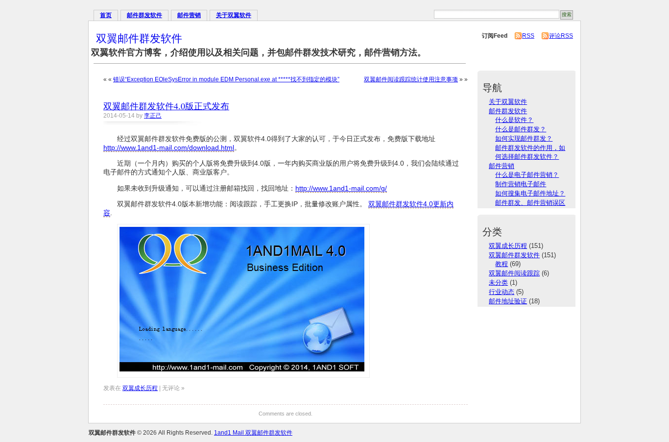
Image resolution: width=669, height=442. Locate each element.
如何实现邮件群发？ (523, 138)
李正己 (153, 115)
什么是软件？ (514, 119)
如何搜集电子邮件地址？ (530, 193)
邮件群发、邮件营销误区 (530, 202)
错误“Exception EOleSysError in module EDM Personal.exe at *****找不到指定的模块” (226, 79)
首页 (106, 15)
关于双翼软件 (233, 15)
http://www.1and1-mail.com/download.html (168, 147)
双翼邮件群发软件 (139, 38)
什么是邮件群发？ (520, 129)
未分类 (498, 282)
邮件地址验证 (508, 301)
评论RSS (561, 35)
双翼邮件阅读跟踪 (514, 273)
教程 (501, 264)
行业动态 (501, 291)
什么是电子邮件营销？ (527, 174)
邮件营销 (189, 15)
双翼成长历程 (140, 388)
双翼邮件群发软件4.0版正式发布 (166, 106)
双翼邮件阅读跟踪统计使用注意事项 (411, 79)
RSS (528, 35)
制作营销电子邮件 (520, 184)
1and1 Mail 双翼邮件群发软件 (253, 432)
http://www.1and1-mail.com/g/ (341, 188)
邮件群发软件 (144, 15)
